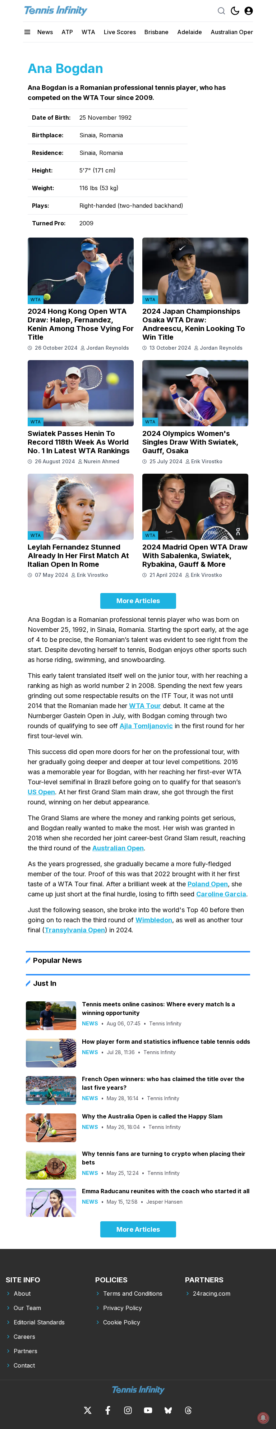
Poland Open (208, 884)
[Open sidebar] (27, 32)
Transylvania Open (75, 930)
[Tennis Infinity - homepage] (55, 11)
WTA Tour (145, 705)
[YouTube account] (148, 1410)
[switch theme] (235, 11)
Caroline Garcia (221, 894)
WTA (88, 32)
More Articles (138, 601)
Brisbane (156, 32)
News (45, 32)
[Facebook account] (108, 1410)
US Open (41, 792)
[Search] (221, 10)
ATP (67, 32)
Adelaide (189, 32)
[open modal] (248, 10)
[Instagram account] (128, 1410)
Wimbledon (153, 920)
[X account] (87, 1410)
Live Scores (120, 32)
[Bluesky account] (168, 1410)
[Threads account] (188, 1410)
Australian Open (232, 32)
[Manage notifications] (263, 1418)
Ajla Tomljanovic (146, 726)
